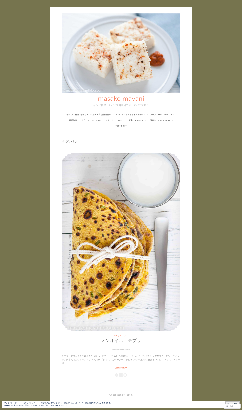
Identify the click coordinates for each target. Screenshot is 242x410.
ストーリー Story (115, 120)
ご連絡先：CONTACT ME (159, 120)
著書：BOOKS (135, 120)
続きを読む (94, 368)
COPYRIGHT (121, 126)
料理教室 (73, 120)
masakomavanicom (121, 349)
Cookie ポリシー (61, 405)
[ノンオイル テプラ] (121, 242)
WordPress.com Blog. (121, 395)
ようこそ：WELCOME (91, 120)
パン (126, 336)
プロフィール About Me (162, 114)
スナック (117, 336)
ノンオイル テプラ (121, 340)
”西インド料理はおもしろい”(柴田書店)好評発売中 (88, 114)
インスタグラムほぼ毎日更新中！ (130, 114)
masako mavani (121, 98)
